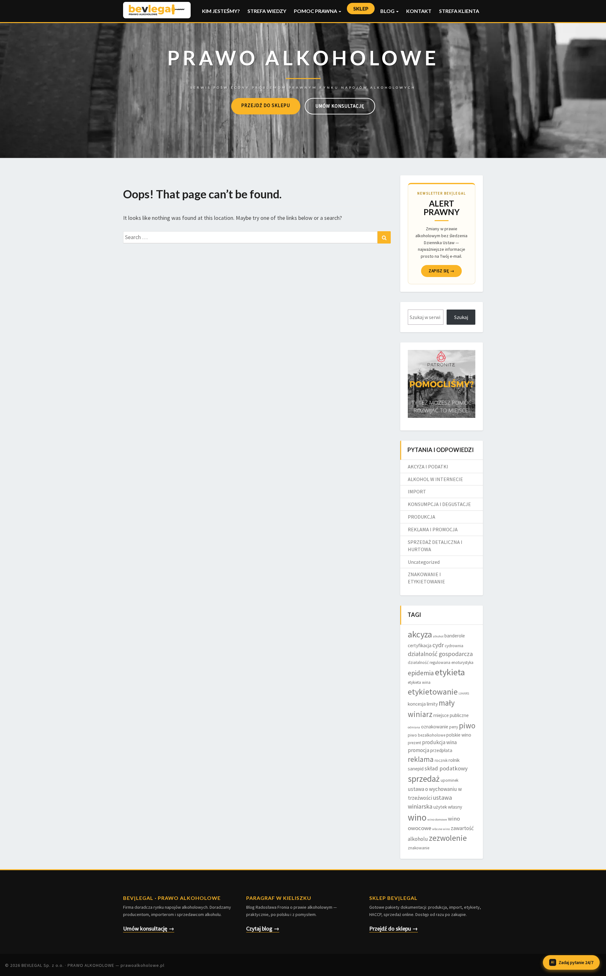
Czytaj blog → (262, 928)
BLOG (387, 11)
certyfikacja (419, 645)
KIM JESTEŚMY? (221, 11)
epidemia (421, 673)
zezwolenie (448, 838)
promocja (418, 750)
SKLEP (360, 8)
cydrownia (454, 645)
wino (417, 817)
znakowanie (418, 848)
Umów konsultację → (148, 928)
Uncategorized (424, 562)
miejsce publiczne (451, 715)
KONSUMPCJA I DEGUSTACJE (439, 504)
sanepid (416, 769)
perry (453, 727)
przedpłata (441, 750)
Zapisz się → (441, 271)
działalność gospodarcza (440, 654)
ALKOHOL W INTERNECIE (435, 479)
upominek (449, 780)
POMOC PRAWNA (316, 11)
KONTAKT (418, 11)
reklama (421, 759)
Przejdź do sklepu (265, 105)
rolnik (454, 760)
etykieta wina (419, 682)
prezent (414, 742)
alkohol (438, 636)
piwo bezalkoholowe (426, 735)
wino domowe (437, 819)
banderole (454, 636)
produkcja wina (439, 742)
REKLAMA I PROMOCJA (433, 529)
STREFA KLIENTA (459, 11)
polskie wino (458, 735)
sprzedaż (424, 778)
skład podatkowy (446, 768)
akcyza (420, 634)
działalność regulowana (429, 662)
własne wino (441, 829)
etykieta (450, 672)
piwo (467, 725)
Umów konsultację (339, 106)
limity (432, 704)
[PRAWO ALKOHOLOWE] (303, 67)
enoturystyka (462, 662)
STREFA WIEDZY (266, 11)
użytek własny (447, 807)
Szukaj (461, 317)
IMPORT (417, 491)
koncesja (417, 704)
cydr (438, 645)
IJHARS (464, 693)
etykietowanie (433, 691)
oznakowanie (434, 727)
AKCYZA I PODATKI (428, 466)
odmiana (414, 727)
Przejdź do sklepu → (393, 928)
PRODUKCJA (421, 517)
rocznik (441, 760)
